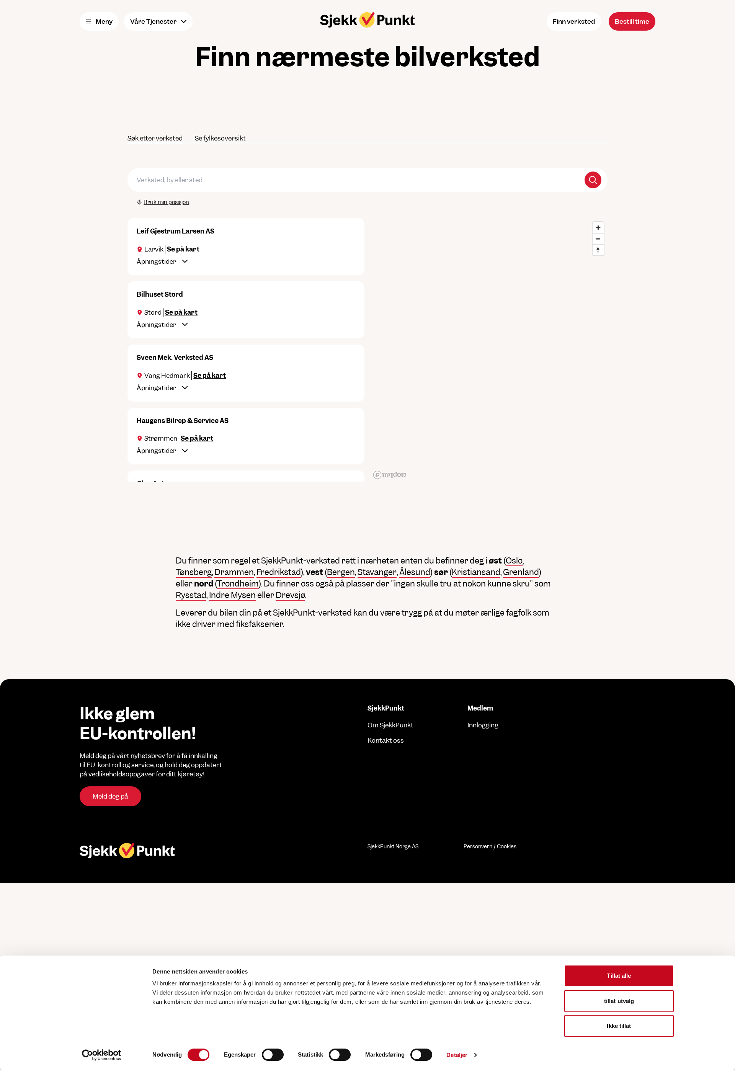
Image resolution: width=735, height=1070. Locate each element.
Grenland (521, 572)
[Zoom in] (598, 227)
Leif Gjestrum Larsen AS (175, 231)
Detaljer (456, 1055)
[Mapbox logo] (390, 474)
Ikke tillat (619, 1026)
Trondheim (238, 583)
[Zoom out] (598, 238)
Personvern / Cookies (490, 846)
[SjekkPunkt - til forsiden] (367, 20)
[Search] (593, 180)
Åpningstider (156, 261)
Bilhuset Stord (160, 294)
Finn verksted (574, 21)
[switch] (273, 1055)
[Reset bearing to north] (598, 249)
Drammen (234, 572)
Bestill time (632, 21)
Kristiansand (476, 572)
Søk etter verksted (155, 138)
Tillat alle (619, 975)
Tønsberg (194, 572)
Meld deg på (110, 796)
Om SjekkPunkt (390, 725)
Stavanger (377, 572)
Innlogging (482, 725)
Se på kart (183, 249)
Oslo (514, 560)
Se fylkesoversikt (220, 138)
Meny (104, 21)
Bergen (341, 572)
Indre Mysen (232, 595)
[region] (489, 350)
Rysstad (191, 595)
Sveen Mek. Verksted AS (175, 357)
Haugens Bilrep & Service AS (183, 421)
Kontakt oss (386, 740)
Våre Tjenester (153, 21)
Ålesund (414, 572)
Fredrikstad (278, 572)
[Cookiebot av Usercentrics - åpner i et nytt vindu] (101, 1055)
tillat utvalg (619, 1001)
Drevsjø (290, 595)
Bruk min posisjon (166, 202)
